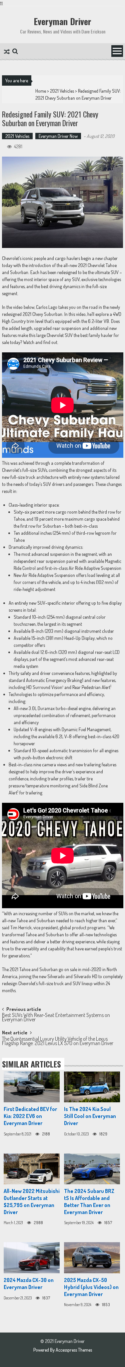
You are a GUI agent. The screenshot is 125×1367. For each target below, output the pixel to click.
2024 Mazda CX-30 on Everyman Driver (29, 1283)
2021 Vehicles (62, 91)
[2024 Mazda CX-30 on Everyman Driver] (32, 1257)
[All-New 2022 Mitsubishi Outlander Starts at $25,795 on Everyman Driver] (32, 1169)
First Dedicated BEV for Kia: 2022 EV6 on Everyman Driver (30, 1116)
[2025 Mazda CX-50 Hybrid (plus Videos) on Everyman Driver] (92, 1257)
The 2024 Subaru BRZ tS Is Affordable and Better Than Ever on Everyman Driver (89, 1201)
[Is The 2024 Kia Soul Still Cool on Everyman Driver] (92, 1087)
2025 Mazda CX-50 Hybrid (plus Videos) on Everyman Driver (91, 1287)
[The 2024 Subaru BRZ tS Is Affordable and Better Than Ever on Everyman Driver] (92, 1169)
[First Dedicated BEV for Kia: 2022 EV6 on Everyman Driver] (32, 1087)
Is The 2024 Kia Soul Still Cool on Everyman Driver (90, 1116)
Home (40, 91)
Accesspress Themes (74, 1350)
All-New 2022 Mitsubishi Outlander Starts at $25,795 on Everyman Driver (32, 1201)
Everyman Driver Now (58, 136)
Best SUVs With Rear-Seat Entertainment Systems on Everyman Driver (56, 1018)
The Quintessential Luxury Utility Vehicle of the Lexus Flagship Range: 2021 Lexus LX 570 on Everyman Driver (57, 1041)
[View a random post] (7, 52)
